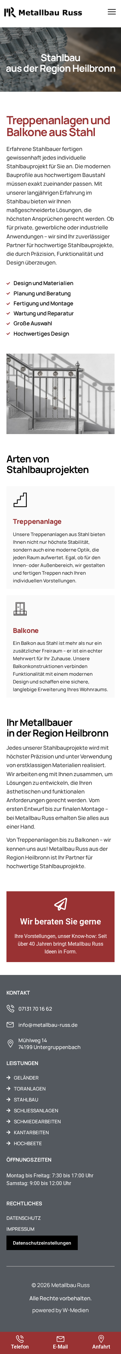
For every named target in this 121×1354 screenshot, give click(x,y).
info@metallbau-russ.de (47, 1024)
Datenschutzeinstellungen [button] (42, 1243)
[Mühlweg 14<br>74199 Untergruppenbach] (10, 1044)
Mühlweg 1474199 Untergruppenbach (49, 1044)
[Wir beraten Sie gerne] (60, 904)
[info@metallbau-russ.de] (10, 1024)
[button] (112, 12)
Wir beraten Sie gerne (60, 921)
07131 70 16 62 (35, 1008)
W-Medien (76, 1310)
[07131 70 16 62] (10, 1009)
